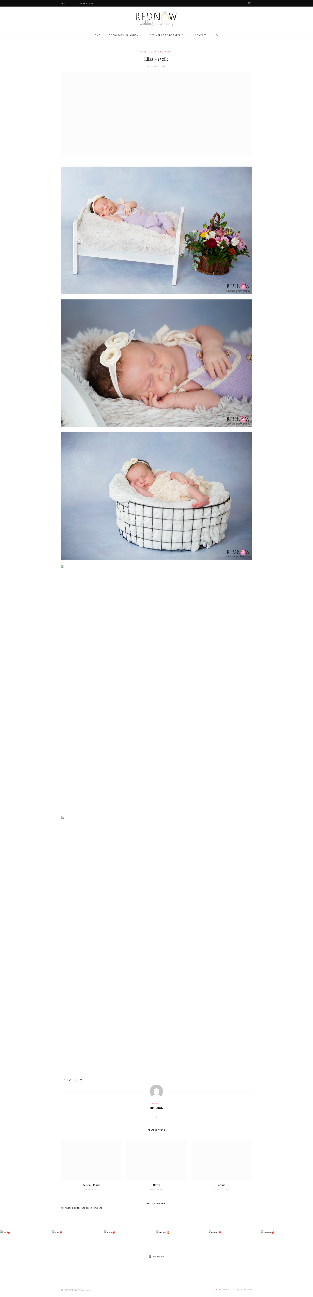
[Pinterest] (75, 1080)
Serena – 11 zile (86, 3)
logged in (78, 1207)
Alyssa (221, 1185)
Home (96, 35)
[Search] (216, 35)
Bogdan (157, 1108)
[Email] (80, 1080)
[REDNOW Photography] (156, 19)
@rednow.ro (158, 1256)
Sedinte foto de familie (166, 35)
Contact (201, 35)
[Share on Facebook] (64, 1080)
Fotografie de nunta (123, 35)
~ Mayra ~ (156, 1185)
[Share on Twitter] (69, 1080)
